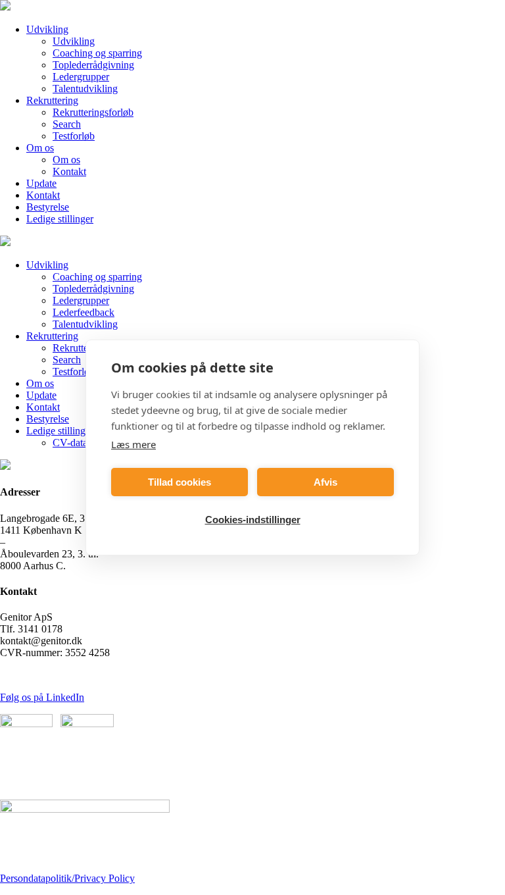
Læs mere (133, 444)
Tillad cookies (179, 482)
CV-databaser (81, 442)
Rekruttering (52, 100)
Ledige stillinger (59, 218)
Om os (40, 147)
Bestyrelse (47, 207)
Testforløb (74, 135)
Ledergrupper (81, 76)
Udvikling (47, 29)
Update (41, 183)
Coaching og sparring (97, 53)
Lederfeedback (83, 312)
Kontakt (69, 171)
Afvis (325, 482)
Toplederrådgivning (93, 64)
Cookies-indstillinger (253, 519)
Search (67, 124)
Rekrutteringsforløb (93, 112)
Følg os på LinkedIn (42, 697)
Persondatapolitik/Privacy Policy (67, 878)
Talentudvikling (85, 88)
